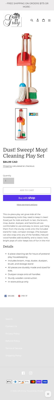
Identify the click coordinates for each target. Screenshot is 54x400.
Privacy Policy (13, 333)
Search (9, 319)
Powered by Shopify (35, 391)
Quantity (7, 175)
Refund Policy (13, 341)
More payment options (27, 204)
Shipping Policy (13, 355)
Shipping (7, 166)
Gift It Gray (21, 391)
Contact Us (11, 326)
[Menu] (49, 20)
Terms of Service (14, 348)
